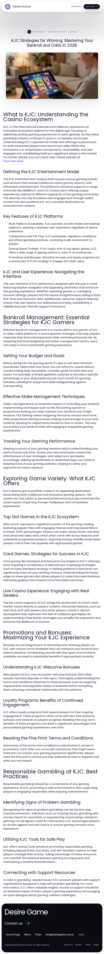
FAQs (38, 934)
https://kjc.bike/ (13, 161)
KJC (23, 887)
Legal (96, 944)
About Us (68, 944)
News (27, 934)
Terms (88, 944)
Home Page (13, 934)
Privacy (78, 944)
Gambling (73, 32)
